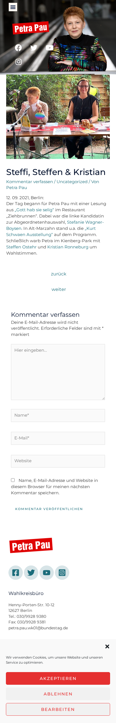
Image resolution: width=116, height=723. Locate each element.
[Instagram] (19, 62)
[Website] (58, 462)
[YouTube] (46, 572)
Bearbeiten (58, 709)
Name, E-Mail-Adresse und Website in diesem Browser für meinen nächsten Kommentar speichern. (54, 486)
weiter (59, 289)
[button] (107, 646)
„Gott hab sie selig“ (34, 209)
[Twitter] (34, 48)
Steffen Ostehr (21, 247)
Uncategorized (72, 181)
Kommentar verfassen (29, 181)
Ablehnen (58, 694)
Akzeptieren (58, 678)
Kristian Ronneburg (67, 247)
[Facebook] (19, 48)
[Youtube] (50, 48)
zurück (58, 274)
